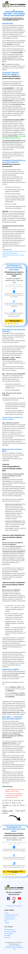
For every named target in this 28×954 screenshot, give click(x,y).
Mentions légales (11, 946)
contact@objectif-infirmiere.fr (14, 905)
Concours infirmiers (9, 919)
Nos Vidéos (7, 935)
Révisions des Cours (9, 917)
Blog (5, 921)
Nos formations (8, 933)
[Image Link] (14, 5)
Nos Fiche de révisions (10, 931)
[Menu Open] (14, 10)
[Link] (8, 898)
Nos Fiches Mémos (9, 929)
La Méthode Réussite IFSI (11, 915)
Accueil (6, 913)
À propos (6, 922)
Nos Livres (7, 937)
